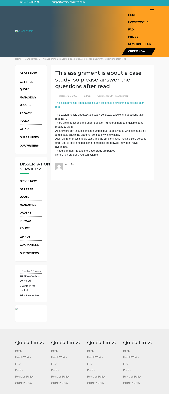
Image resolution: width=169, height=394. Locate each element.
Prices (133, 36)
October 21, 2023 (68, 96)
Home (132, 15)
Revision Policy (140, 43)
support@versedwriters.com (68, 1)
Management (122, 96)
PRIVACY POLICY (26, 117)
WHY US (25, 128)
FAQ (131, 29)
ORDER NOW (136, 51)
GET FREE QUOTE (26, 85)
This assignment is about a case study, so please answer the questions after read (99, 104)
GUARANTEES (29, 137)
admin (87, 96)
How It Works (138, 22)
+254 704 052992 (29, 1)
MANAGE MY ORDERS (28, 101)
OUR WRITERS (29, 145)
